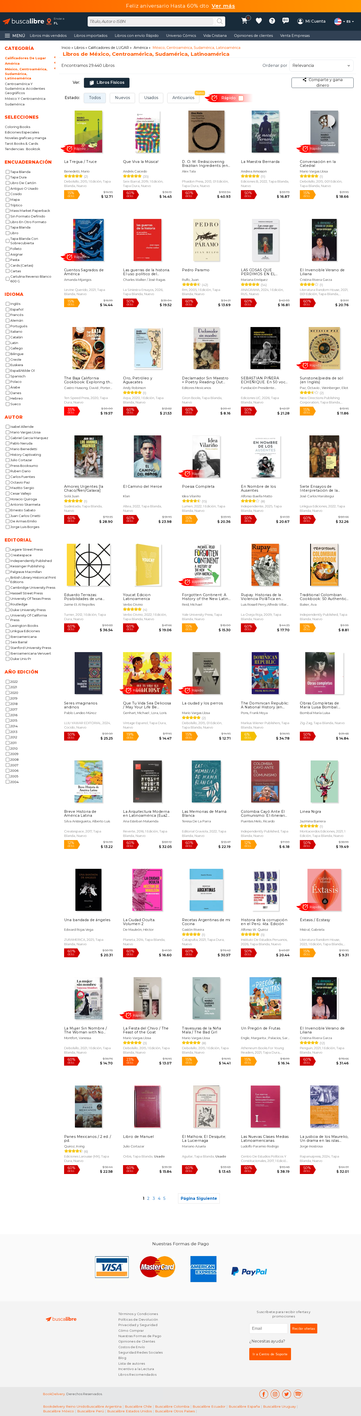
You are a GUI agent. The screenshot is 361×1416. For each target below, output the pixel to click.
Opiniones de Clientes (136, 1341)
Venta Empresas (295, 35)
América (141, 47)
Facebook (263, 1394)
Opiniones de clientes (253, 35)
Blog (122, 1358)
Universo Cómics (181, 35)
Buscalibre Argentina (104, 1406)
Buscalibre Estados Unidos (129, 1411)
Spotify (298, 1394)
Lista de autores (131, 1363)
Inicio (65, 47)
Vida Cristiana (215, 35)
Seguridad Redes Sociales (140, 1352)
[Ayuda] (272, 21)
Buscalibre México (58, 1411)
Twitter (286, 1394)
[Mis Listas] (259, 21)
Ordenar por (275, 65)
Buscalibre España (244, 1406)
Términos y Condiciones (138, 1314)
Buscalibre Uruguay (279, 1406)
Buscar (220, 21)
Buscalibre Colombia (172, 1406)
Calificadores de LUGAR (108, 47)
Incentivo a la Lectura (136, 1369)
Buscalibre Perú (90, 1411)
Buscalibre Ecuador (209, 1406)
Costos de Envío (131, 1347)
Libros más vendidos (48, 35)
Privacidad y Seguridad (137, 1325)
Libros (79, 47)
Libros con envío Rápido (137, 35)
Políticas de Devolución (138, 1319)
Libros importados (90, 35)
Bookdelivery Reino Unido (64, 1406)
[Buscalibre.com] (23, 21)
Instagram (275, 1394)
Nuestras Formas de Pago (140, 1336)
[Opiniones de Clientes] (285, 21)
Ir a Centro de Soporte (270, 1354)
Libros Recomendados (137, 1374)
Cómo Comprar (131, 1330)
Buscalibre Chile (138, 1406)
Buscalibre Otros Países (175, 1411)
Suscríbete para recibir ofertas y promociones (284, 1314)
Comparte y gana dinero (326, 82)
